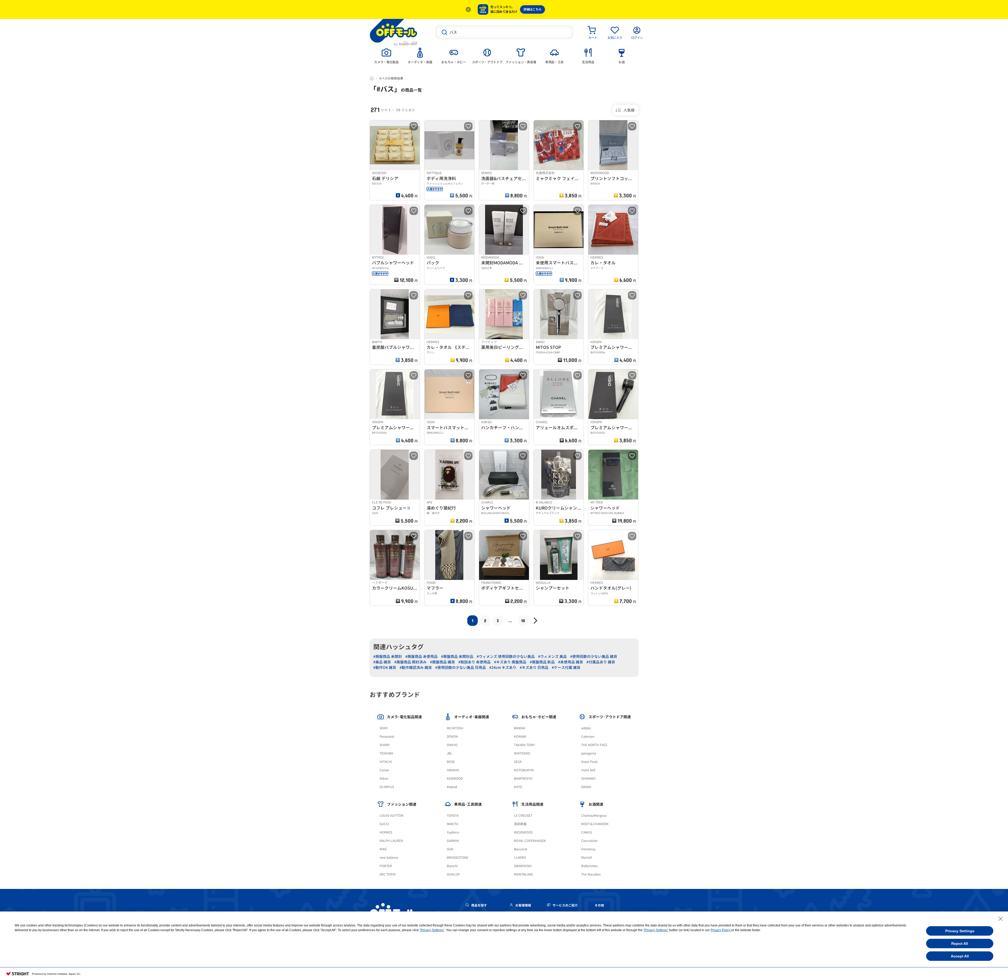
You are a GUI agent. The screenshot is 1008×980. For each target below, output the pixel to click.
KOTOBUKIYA (524, 770)
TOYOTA (453, 815)
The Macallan (591, 874)
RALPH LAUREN (391, 840)
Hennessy (588, 849)
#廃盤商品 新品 (542, 661)
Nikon (384, 778)
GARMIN (453, 840)
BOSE (451, 761)
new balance (389, 857)
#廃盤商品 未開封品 (457, 656)
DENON (452, 736)
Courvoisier (589, 840)
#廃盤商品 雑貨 (442, 661)
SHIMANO (588, 778)
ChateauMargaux (594, 815)
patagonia (588, 753)
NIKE (383, 849)
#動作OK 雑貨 (384, 667)
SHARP (385, 745)
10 (523, 620)
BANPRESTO (523, 778)
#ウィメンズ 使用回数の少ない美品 (506, 656)
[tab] (386, 55)
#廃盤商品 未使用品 (421, 656)
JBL (449, 753)
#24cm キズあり (502, 667)
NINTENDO (522, 753)
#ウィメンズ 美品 (552, 656)
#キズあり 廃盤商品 (510, 661)
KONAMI (520, 736)
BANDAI (519, 728)
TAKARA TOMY (524, 745)
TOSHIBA (386, 753)
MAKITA (452, 824)
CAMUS (586, 832)
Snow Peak (589, 761)
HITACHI (386, 761)
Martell (586, 857)
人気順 (628, 110)
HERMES (386, 832)
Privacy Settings (959, 931)
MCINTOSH (455, 728)
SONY (384, 728)
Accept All (960, 956)
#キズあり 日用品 (534, 667)
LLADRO (520, 857)
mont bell (588, 770)
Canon (384, 770)
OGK (450, 849)
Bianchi (452, 866)
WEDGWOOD (523, 832)
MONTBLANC (523, 874)
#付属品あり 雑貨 (600, 661)
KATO (518, 787)
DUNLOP (453, 874)
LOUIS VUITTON (391, 815)
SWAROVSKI (523, 866)
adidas (586, 728)
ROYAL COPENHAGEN (530, 840)
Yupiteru (453, 832)
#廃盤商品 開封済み (410, 661)
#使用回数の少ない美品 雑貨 (593, 656)
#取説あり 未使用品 (474, 661)
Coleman (587, 736)
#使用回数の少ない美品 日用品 (460, 667)
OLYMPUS (387, 787)
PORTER (386, 866)
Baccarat (520, 849)
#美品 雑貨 (382, 661)
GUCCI (384, 824)
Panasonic (387, 736)
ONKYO (452, 745)
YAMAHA (453, 770)
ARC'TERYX (388, 874)
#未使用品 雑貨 (570, 661)
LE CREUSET (523, 815)
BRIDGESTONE (457, 857)
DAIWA (586, 787)
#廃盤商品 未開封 (387, 656)
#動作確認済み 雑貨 (416, 667)
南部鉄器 (520, 824)
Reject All (959, 943)
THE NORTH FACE (594, 745)
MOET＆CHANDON (594, 824)
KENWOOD (455, 778)
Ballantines (589, 866)
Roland (452, 787)
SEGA (518, 761)
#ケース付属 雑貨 (566, 667)
